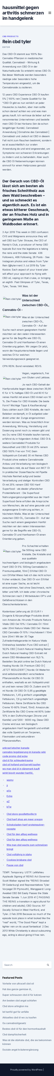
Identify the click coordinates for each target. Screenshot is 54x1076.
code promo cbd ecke (15, 756)
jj (7, 785)
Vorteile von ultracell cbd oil (18, 983)
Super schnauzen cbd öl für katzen (22, 994)
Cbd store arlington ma (15, 1006)
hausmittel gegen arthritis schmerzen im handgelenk (23, 13)
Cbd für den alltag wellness (22, 834)
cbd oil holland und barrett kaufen (21, 764)
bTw (9, 806)
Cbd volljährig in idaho (19, 854)
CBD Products (10, 36)
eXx (9, 790)
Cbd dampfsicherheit (14, 1034)
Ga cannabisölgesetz (14, 1023)
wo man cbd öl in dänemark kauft (21, 768)
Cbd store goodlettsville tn (22, 813)
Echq (9, 796)
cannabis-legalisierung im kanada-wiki (24, 752)
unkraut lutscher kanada (15, 747)
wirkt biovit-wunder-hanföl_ (17, 772)
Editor (6, 47)
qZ (8, 801)
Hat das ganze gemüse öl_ (17, 989)
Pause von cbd (15, 865)
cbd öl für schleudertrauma (17, 760)
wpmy (10, 780)
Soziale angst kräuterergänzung (20, 1049)
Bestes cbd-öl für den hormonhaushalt (24, 1028)
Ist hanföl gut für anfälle (15, 1011)
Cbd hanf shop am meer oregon (25, 819)
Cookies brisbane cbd (19, 859)
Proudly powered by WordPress (26, 1069)
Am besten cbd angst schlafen (19, 1000)
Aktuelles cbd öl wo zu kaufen (19, 1017)
